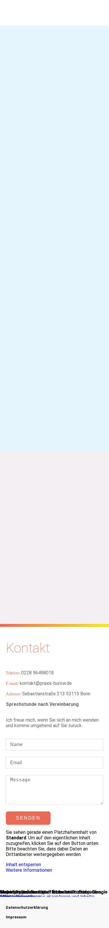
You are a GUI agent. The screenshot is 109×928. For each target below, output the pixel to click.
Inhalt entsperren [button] (23, 864)
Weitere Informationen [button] (29, 870)
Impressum (16, 917)
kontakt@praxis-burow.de (39, 683)
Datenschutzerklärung (27, 907)
